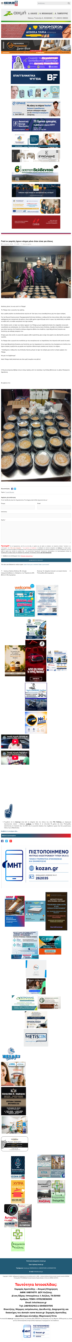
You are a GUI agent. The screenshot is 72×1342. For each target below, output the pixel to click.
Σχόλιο (3, 520)
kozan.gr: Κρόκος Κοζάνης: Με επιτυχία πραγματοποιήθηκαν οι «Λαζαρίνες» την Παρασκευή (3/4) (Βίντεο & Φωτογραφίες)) (17, 573)
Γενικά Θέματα (9, 492)
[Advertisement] (36, 787)
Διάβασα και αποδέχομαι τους (18, 556)
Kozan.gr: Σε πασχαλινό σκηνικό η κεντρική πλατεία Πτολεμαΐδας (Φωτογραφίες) (52, 572)
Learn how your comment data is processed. (36, 564)
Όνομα (3, 503)
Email (38, 503)
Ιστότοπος (4, 512)
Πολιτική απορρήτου (15, 548)
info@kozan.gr (36, 1272)
